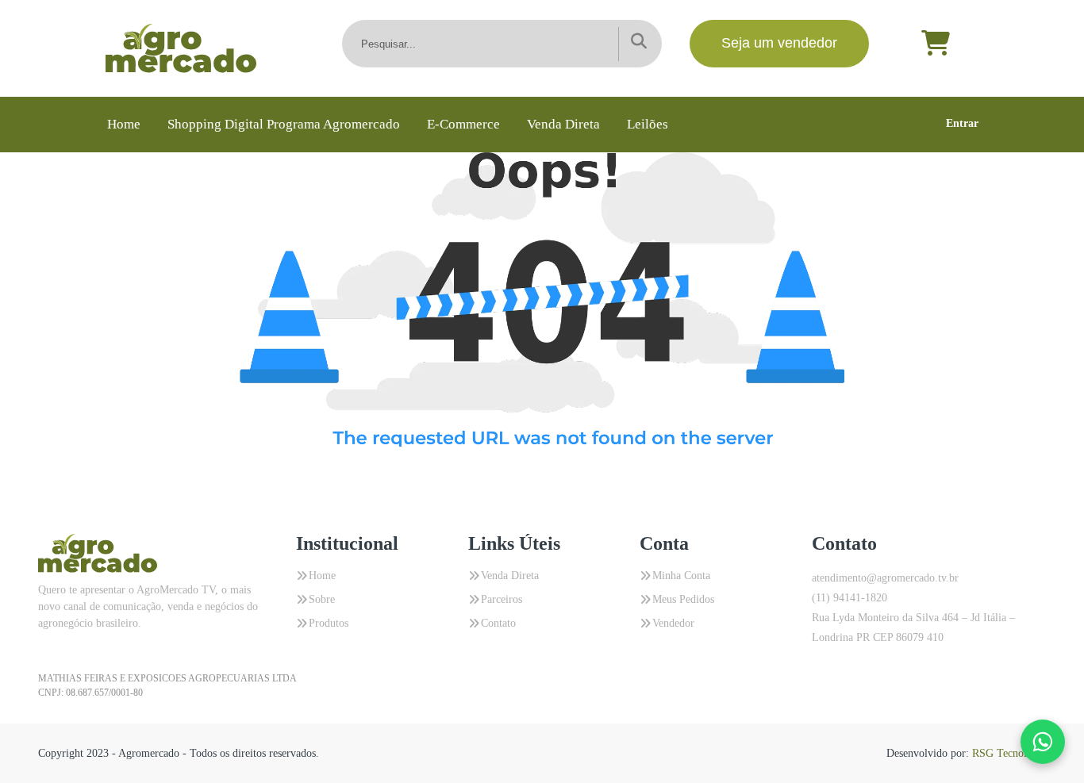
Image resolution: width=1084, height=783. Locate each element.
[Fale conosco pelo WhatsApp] (1043, 742)
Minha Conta (681, 575)
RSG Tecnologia (1009, 753)
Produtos (328, 623)
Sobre (322, 599)
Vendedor (673, 623)
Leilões (647, 124)
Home (123, 124)
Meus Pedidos (683, 599)
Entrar (962, 123)
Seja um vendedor (779, 43)
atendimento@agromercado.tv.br (885, 578)
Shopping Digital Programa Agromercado (283, 124)
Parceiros (501, 599)
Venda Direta (563, 124)
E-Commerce (463, 124)
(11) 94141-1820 (849, 598)
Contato (498, 623)
